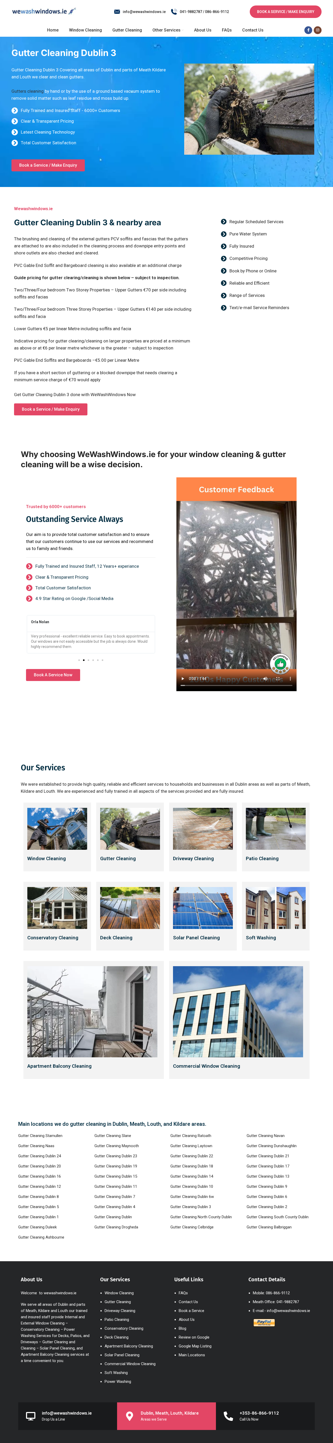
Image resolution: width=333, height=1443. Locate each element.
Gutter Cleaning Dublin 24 (39, 1156)
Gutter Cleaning (118, 858)
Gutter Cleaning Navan (266, 1135)
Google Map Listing (195, 1346)
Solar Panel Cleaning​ (196, 938)
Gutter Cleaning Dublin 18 (191, 1166)
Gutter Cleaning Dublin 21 (268, 1156)
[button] (79, 660)
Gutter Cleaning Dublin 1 (38, 1217)
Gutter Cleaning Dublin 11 (115, 1186)
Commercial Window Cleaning (206, 1066)
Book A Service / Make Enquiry (285, 12)
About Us (187, 1319)
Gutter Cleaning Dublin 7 (114, 1196)
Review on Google (194, 1337)
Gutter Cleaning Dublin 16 (39, 1176)
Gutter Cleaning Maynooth (116, 1146)
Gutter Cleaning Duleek (37, 1227)
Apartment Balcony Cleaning (59, 1066)
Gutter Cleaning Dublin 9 (267, 1186)
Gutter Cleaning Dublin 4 (114, 1206)
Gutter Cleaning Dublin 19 (115, 1166)
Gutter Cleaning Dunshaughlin (272, 1146)
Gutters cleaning (27, 91)
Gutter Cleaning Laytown (191, 1146)
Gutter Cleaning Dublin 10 (191, 1186)
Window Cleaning (46, 858)
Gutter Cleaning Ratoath (190, 1135)
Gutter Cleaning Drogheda (116, 1227)
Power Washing (118, 1381)
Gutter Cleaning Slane (112, 1135)
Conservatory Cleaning (52, 938)
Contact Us (188, 1302)
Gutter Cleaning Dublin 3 (190, 1206)
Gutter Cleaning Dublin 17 (268, 1166)
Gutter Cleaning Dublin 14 (191, 1176)
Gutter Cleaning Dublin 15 (115, 1176)
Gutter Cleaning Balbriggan (269, 1227)
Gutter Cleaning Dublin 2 (267, 1206)
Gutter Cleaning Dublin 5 (38, 1206)
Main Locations (192, 1355)
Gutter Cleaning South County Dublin (278, 1217)
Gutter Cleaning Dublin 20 (39, 1166)
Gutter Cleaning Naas (36, 1146)
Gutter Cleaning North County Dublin (201, 1217)
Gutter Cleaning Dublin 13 (268, 1176)
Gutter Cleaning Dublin (113, 1217)
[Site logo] (43, 11)
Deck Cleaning (116, 938)
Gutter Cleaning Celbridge (192, 1227)
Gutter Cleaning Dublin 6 (267, 1196)
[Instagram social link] (318, 30)
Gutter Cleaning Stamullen (40, 1135)
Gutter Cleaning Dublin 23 (115, 1156)
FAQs (183, 1293)
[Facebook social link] (308, 30)
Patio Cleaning (262, 858)
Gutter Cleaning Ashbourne (41, 1237)
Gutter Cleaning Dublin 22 (191, 1156)
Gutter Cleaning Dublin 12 (39, 1186)
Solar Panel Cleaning (122, 1355)
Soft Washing (261, 938)
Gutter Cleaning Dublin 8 (38, 1196)
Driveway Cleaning (193, 858)
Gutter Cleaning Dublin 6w (192, 1196)
